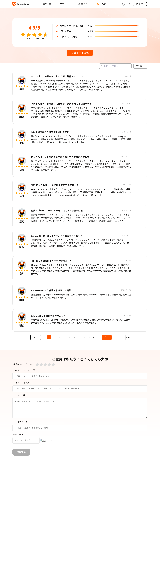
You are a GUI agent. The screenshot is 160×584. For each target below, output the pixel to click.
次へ (107, 337)
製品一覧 (47, 4)
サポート (64, 4)
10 (94, 337)
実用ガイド (82, 4)
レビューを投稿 (80, 52)
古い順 (139, 66)
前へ (36, 337)
